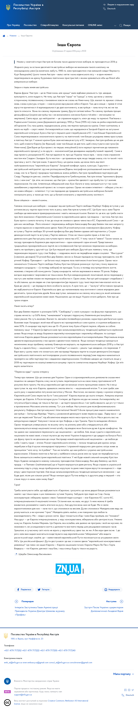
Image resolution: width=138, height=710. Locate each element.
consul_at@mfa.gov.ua (59, 663)
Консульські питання (73, 25)
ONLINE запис (95, 25)
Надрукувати (114, 590)
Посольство (30, 25)
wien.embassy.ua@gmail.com (35, 663)
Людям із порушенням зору (120, 5)
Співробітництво (50, 25)
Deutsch (111, 9)
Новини (13, 36)
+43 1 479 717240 (66, 650)
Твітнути (45, 590)
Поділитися (26, 590)
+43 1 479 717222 (30, 650)
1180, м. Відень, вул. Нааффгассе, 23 (27, 639)
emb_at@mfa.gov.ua (13, 663)
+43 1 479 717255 (48, 650)
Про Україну (13, 25)
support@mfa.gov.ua (23, 695)
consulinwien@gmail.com (80, 663)
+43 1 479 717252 (12, 650)
